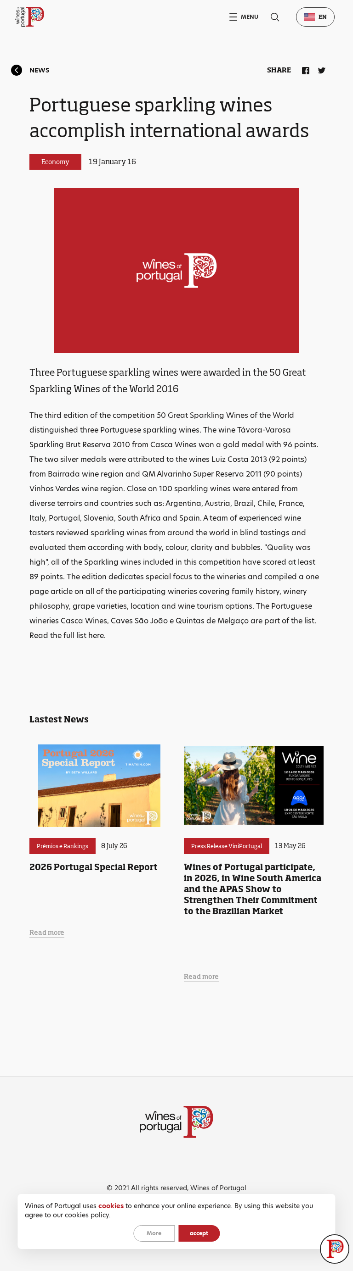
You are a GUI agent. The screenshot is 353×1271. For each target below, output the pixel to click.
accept (199, 1233)
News (39, 70)
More (154, 1233)
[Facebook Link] (303, 68)
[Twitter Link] (320, 68)
